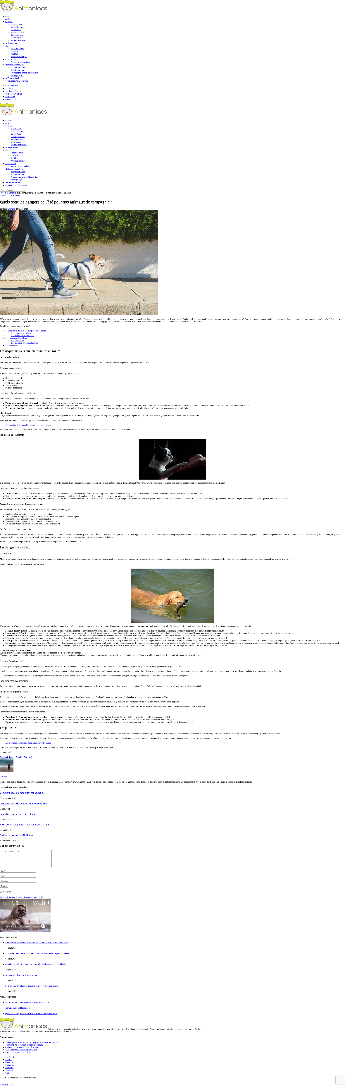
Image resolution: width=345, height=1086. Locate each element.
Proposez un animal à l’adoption (24, 72)
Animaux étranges (19, 56)
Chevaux (14, 51)
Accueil (8, 16)
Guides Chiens (17, 27)
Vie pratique (16, 37)
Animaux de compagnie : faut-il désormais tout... (25, 824)
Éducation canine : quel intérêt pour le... (20, 814)
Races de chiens (17, 48)
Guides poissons (18, 32)
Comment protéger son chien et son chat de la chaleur (28, 425)
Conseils (9, 21)
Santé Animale (17, 35)
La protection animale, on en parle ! (21, 1050)
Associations (10, 59)
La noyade (17, 340)
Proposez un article (13, 94)
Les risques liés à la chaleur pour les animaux (25, 331)
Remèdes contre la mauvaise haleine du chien (23, 803)
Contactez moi (11, 85)
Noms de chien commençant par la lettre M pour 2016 (28, 1002)
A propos (9, 88)
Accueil (4, 192)
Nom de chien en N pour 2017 (17, 1008)
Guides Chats (16, 24)
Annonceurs (10, 99)
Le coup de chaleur (21, 333)
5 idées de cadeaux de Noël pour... (17, 835)
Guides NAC (16, 29)
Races (8, 46)
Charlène (11, 209)
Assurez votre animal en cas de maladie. (23, 1047)
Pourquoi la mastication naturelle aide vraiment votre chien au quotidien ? (36, 942)
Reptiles (14, 54)
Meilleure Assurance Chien (18, 1052)
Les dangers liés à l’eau (16, 338)
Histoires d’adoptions (14, 64)
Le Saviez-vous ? (12, 43)
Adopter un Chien (18, 67)
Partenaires (10, 96)
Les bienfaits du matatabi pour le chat (21, 975)
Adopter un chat (18, 70)
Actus (7, 19)
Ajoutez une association (21, 62)
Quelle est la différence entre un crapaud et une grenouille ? (31, 1013)
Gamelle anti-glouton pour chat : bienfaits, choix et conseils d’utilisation (36, 964)
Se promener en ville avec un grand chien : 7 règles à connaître (31, 986)
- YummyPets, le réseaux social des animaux (24, 1045)
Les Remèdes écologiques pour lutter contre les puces (28, 743)
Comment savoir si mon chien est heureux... (22, 793)
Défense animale (12, 78)
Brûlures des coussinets (22, 335)
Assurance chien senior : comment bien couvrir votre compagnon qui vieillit (37, 953)
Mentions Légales (13, 91)
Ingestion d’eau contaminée (24, 343)
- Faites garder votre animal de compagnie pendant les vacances (32, 1042)
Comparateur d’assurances (16, 81)
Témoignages (17, 75)
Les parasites (11, 345)
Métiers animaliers (19, 40)
